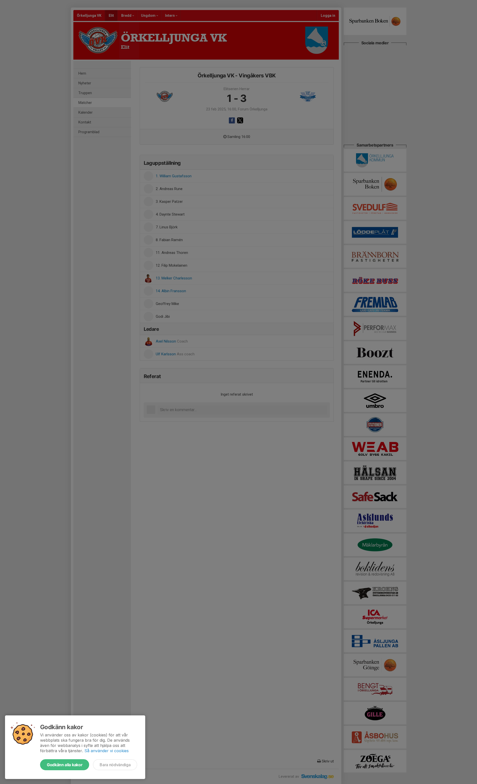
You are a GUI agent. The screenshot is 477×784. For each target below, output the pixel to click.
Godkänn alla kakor (64, 764)
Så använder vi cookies (106, 750)
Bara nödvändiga (115, 764)
